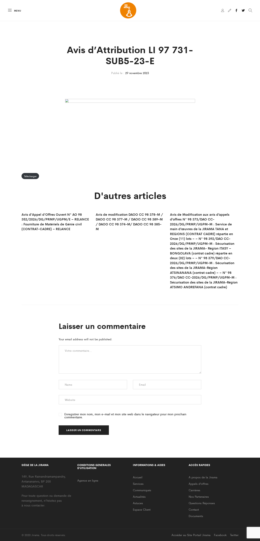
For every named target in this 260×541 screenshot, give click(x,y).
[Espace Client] (222, 10)
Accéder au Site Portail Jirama (191, 535)
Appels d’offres (198, 484)
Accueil (137, 477)
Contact (194, 509)
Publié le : (117, 73)
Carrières (194, 490)
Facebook (220, 535)
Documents (196, 516)
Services (138, 484)
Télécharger (30, 176)
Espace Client (142, 509)
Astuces (138, 503)
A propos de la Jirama (203, 477)
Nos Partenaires (199, 496)
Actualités (139, 496)
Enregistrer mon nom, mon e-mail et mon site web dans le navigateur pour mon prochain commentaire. (125, 416)
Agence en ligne (87, 480)
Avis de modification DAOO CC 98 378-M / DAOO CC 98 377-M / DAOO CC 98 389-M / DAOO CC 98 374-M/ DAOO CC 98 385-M (129, 221)
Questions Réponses (202, 503)
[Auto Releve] (229, 10)
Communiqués (142, 490)
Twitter (234, 535)
